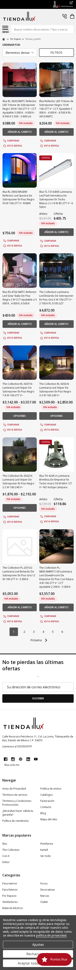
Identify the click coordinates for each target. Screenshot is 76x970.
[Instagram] (13, 759)
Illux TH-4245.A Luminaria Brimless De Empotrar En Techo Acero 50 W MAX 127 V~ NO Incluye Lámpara (55, 481)
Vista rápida (14, 145)
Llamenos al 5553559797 (17, 746)
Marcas (44, 896)
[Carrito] (72, 16)
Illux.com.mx (11, 765)
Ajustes (38, 944)
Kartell (44, 850)
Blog (43, 813)
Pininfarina (46, 843)
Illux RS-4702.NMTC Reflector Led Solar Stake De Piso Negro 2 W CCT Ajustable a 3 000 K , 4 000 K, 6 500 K (20, 297)
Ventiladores (10, 902)
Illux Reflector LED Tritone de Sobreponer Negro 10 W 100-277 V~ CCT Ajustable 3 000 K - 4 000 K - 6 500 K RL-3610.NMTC (56, 108)
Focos (44, 883)
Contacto (45, 807)
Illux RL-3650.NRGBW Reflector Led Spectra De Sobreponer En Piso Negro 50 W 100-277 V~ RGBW (18, 197)
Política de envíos (50, 788)
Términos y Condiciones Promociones (16, 802)
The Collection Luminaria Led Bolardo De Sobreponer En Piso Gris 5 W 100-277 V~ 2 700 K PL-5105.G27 (56, 297)
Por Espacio (9, 896)
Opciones (19, 416)
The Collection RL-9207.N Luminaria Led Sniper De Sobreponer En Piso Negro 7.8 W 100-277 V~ (18, 389)
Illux (4, 843)
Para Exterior (10, 889)
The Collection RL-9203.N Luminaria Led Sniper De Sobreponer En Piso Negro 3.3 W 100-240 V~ (55, 389)
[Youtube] (36, 759)
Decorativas (47, 889)
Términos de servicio (14, 795)
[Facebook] (5, 759)
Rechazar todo (38, 954)
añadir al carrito (20, 132)
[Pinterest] (20, 759)
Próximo (36, 640)
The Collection (10, 850)
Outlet (44, 902)
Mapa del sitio (48, 819)
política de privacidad (51, 935)
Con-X (6, 856)
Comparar (13, 140)
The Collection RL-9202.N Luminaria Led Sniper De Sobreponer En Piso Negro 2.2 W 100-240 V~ (18, 481)
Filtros (56, 52)
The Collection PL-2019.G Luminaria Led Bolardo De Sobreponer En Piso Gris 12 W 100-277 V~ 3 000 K (19, 573)
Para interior (9, 883)
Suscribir (38, 698)
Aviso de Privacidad (14, 788)
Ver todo (45, 856)
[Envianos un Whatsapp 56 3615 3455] (64, 16)
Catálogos (46, 795)
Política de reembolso (15, 821)
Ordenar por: (11, 45)
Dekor (6, 862)
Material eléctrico (12, 908)
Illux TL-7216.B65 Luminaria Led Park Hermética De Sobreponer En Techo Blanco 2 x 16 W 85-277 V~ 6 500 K (56, 199)
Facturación (47, 801)
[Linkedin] (28, 759)
